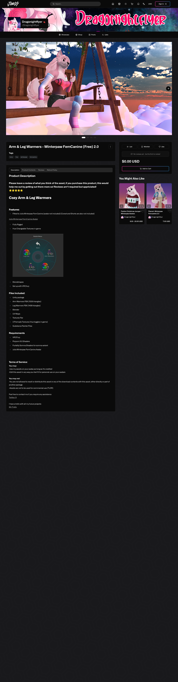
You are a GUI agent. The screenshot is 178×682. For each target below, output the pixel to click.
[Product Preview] (122, 206)
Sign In (161, 4)
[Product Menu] (110, 147)
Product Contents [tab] (28, 170)
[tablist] (61, 170)
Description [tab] (15, 170)
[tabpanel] (61, 291)
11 (142, 206)
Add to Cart (147, 169)
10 (169, 206)
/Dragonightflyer (30, 25)
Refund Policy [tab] (52, 170)
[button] (145, 154)
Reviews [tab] (41, 170)
